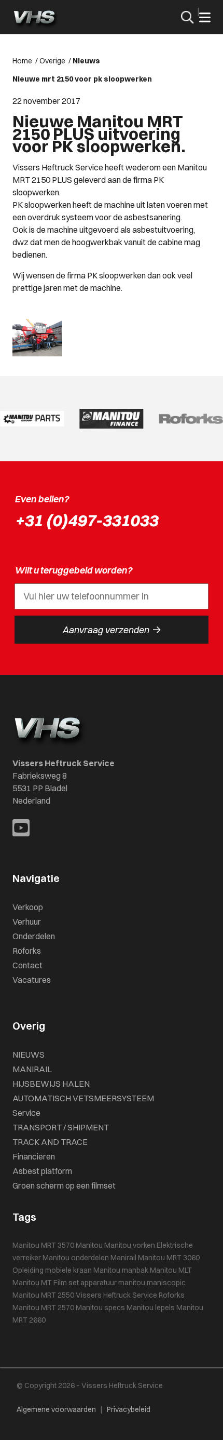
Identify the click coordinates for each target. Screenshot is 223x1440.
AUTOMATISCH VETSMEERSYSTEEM (83, 1098)
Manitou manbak (120, 1270)
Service (26, 1113)
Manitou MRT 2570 (43, 1307)
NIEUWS (28, 1054)
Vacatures (31, 980)
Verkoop (27, 907)
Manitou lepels (151, 1307)
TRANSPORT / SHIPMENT (60, 1127)
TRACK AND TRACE (50, 1142)
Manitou (89, 1245)
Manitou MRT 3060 (169, 1257)
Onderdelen (33, 936)
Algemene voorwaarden (56, 1409)
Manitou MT (32, 1282)
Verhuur (26, 921)
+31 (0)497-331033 (86, 520)
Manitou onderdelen (76, 1257)
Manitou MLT (171, 1270)
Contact (27, 965)
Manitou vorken (129, 1245)
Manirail (123, 1257)
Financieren (33, 1156)
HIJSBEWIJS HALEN (51, 1083)
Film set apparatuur (85, 1282)
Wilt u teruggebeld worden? (73, 570)
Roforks (26, 950)
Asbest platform (42, 1171)
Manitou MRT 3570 (43, 1245)
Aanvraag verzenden (111, 629)
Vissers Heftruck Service (116, 1295)
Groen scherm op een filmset (64, 1185)
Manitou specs (100, 1307)
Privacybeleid (128, 1409)
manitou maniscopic (152, 1282)
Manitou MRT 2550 (43, 1295)
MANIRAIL (32, 1069)
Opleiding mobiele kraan (52, 1270)
